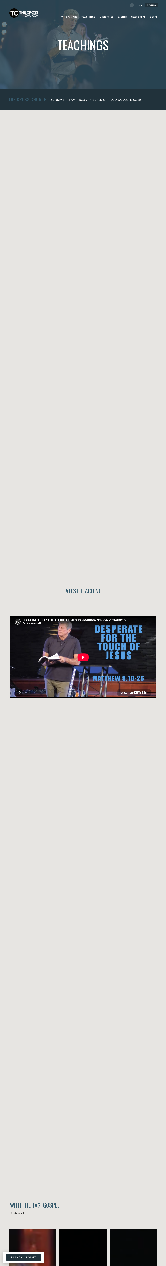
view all (19, 1213)
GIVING (151, 5)
